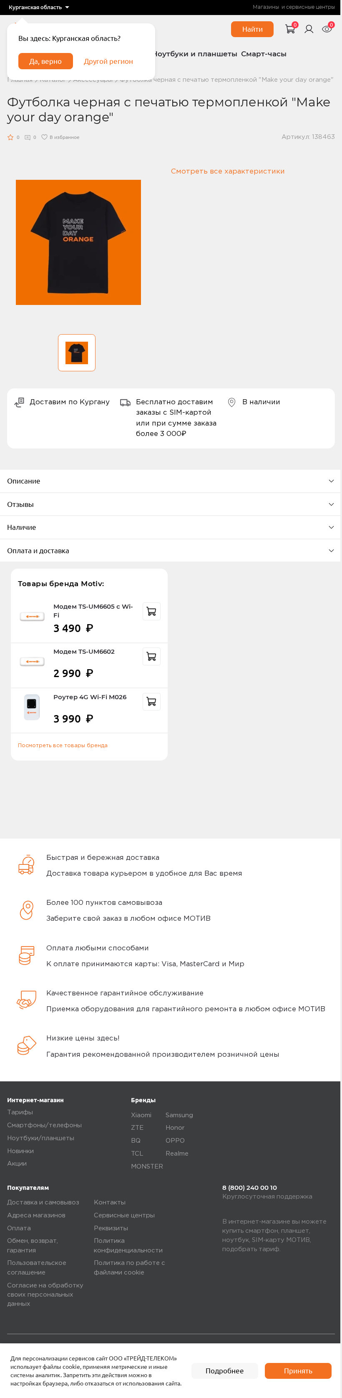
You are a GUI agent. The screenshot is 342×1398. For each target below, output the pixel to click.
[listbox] (39, 7)
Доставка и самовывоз (43, 1202)
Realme (177, 1153)
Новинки (20, 1151)
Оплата (19, 1228)
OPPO (175, 1141)
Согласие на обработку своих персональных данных (45, 1295)
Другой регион (108, 61)
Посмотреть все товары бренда (63, 745)
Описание (23, 481)
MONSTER (147, 1166)
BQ (136, 1141)
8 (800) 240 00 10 (249, 1187)
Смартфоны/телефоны (44, 1125)
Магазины (266, 7)
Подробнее (225, 1371)
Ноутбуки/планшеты (40, 1138)
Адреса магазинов (36, 1215)
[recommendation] (152, 611)
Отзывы (20, 504)
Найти (252, 29)
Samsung (179, 1115)
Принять (298, 1371)
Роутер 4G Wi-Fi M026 (89, 697)
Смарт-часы (264, 54)
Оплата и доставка (38, 550)
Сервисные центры (124, 1215)
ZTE (137, 1128)
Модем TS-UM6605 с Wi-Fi (93, 611)
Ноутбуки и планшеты (194, 54)
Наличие (21, 527)
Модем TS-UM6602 (84, 651)
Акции (17, 1163)
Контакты (110, 1202)
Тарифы (20, 1112)
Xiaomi (141, 1115)
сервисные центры (310, 7)
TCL (137, 1153)
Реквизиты (111, 1228)
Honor (175, 1128)
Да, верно (45, 61)
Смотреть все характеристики (228, 172)
